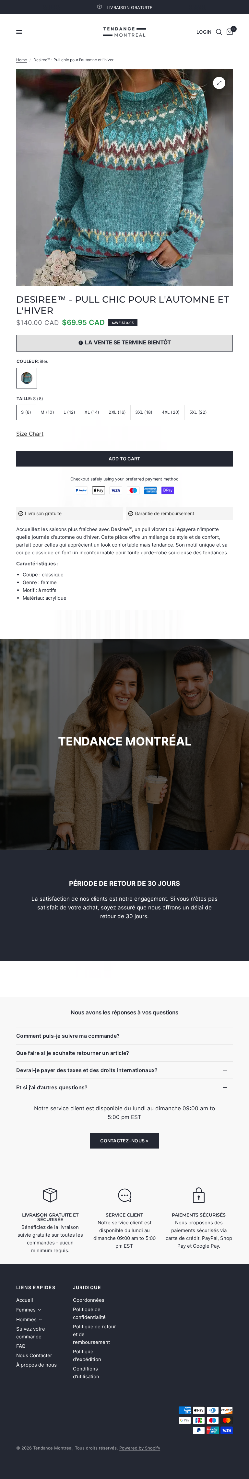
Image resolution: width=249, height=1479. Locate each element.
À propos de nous (36, 1365)
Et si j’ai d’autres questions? (52, 1087)
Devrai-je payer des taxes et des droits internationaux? (87, 1070)
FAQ (20, 1346)
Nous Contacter (34, 1355)
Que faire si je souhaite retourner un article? (72, 1053)
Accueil (24, 1300)
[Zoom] (219, 83)
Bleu (26, 378)
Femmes (26, 1310)
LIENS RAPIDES (35, 1287)
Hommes (26, 1319)
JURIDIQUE (87, 1287)
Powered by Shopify (139, 1447)
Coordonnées (88, 1300)
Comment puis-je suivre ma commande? (68, 1036)
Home (21, 59)
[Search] (219, 32)
